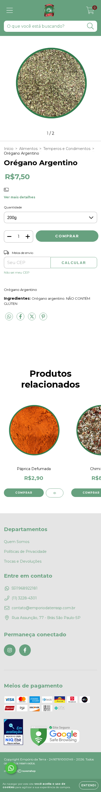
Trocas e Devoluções (22, 561)
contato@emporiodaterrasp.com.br (43, 608)
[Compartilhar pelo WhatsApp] (9, 317)
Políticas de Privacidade (25, 551)
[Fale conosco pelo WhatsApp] (11, 768)
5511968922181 (25, 588)
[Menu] (10, 10)
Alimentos (28, 148)
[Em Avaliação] (13, 732)
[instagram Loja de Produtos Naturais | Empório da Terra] (10, 650)
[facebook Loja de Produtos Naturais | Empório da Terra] (25, 650)
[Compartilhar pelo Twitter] (32, 318)
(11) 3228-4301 (24, 598)
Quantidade (13, 207)
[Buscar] (90, 26)
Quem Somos (16, 541)
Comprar (23, 492)
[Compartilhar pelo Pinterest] (43, 318)
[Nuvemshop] (20, 772)
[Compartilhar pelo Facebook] (21, 318)
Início (8, 148)
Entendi (88, 785)
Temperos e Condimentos (66, 148)
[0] (90, 11)
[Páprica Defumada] (54, 492)
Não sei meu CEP (17, 272)
